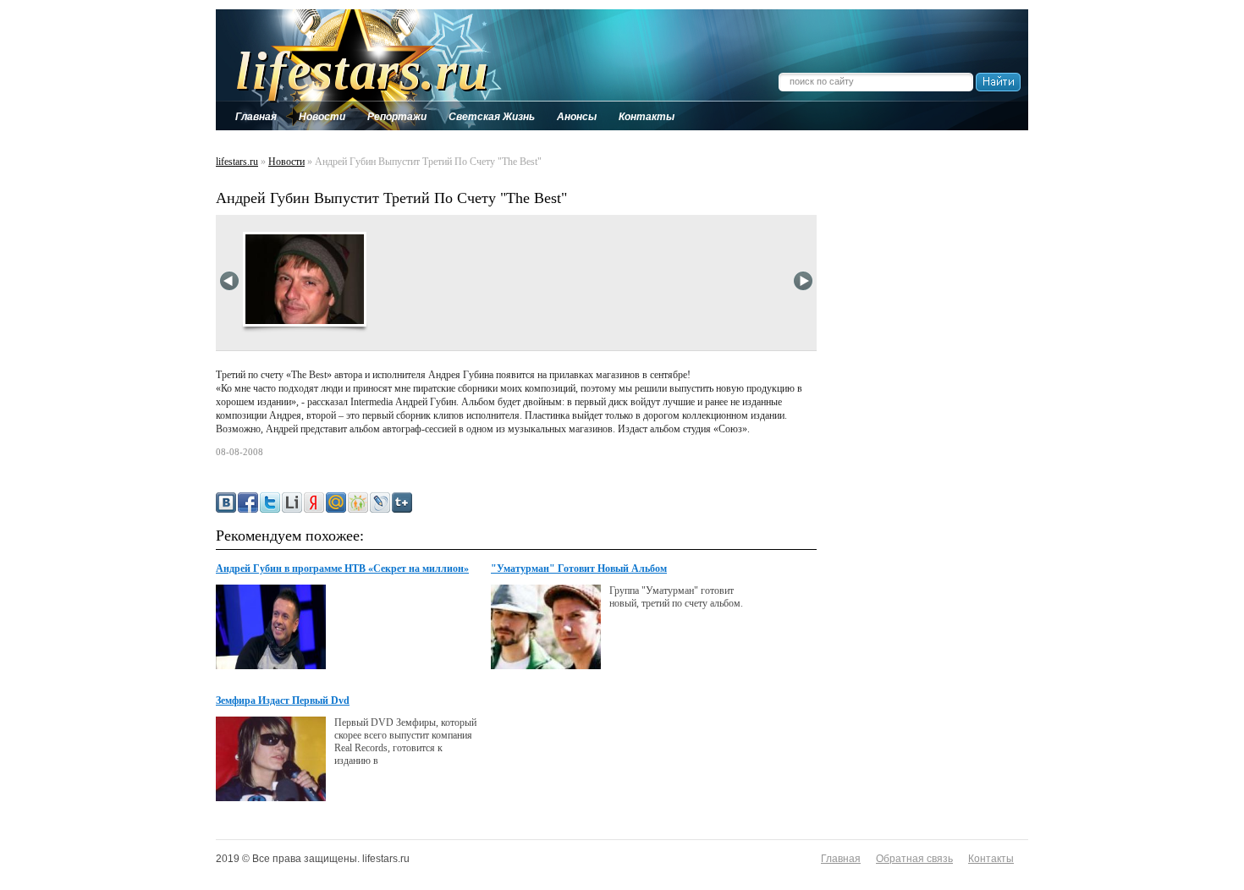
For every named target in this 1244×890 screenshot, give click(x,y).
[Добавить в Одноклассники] (358, 502)
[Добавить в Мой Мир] (336, 502)
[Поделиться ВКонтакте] (226, 502)
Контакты (991, 859)
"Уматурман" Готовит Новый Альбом (579, 568)
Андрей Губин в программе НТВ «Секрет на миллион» (342, 568)
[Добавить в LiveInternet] (292, 502)
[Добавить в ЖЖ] (380, 502)
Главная (841, 859)
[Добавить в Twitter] (270, 502)
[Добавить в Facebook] (248, 502)
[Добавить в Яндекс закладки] (314, 502)
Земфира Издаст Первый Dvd (283, 700)
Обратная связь (914, 859)
